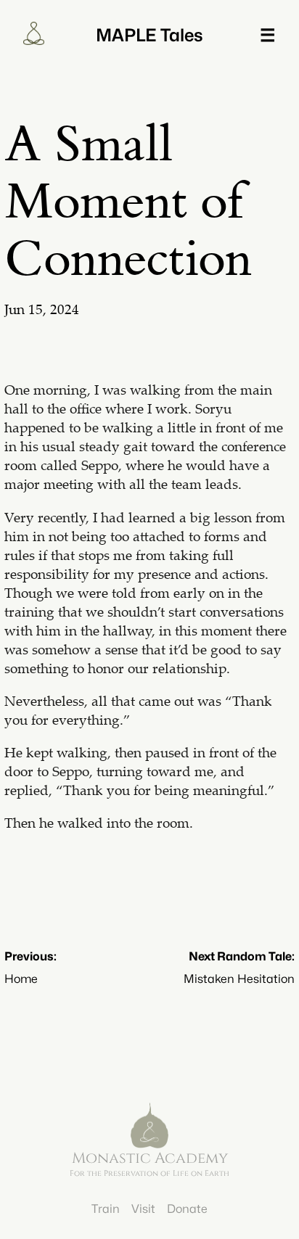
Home (21, 979)
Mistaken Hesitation (239, 979)
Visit (143, 1209)
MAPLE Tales (149, 35)
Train (105, 1209)
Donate (187, 1209)
